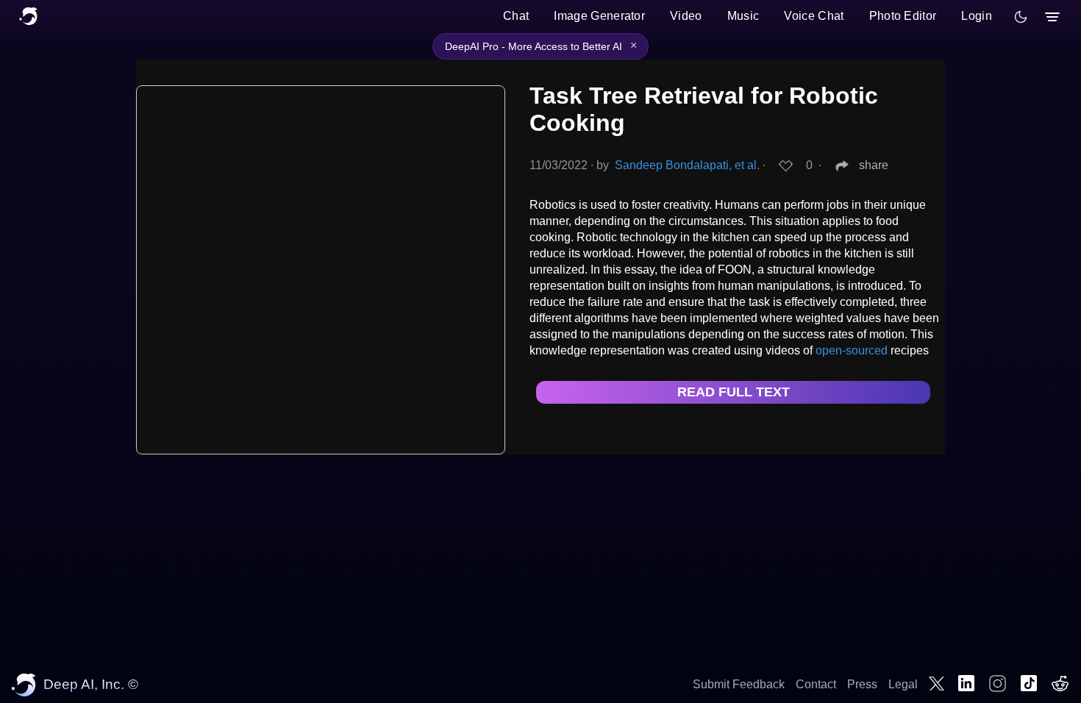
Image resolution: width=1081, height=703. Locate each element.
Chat (516, 16)
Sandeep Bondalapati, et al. (687, 165)
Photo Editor (903, 16)
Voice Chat (813, 16)
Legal (903, 684)
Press (862, 684)
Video (686, 16)
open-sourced (852, 350)
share (873, 165)
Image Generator (599, 16)
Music (743, 16)
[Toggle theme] (1020, 17)
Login (976, 16)
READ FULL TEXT (733, 392)
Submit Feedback (739, 684)
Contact (816, 684)
